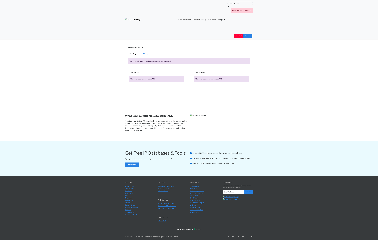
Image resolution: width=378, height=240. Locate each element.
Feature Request (130, 205)
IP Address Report (196, 207)
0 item (231, 3)
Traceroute (194, 196)
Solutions (186, 20)
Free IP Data (162, 221)
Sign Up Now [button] (132, 165)
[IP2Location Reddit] (233, 236)
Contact (128, 210)
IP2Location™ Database (166, 186)
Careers (127, 203)
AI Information (130, 212)
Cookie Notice (174, 236)
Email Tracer (194, 198)
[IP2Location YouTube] (243, 236)
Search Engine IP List (197, 191)
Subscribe (249, 192)
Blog (126, 196)
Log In (221, 20)
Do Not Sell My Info (131, 207)
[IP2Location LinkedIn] (252, 236)
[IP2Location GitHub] (238, 236)
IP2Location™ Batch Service (167, 206)
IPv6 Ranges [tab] (145, 54)
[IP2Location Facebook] (223, 236)
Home (180, 20)
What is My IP (194, 212)
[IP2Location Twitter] (228, 236)
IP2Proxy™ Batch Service (166, 208)
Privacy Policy (165, 236)
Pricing (203, 20)
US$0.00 (236, 3)
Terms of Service (157, 236)
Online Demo (129, 188)
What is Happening (131, 214)
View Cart (239, 36)
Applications (194, 186)
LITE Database (163, 191)
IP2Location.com (137, 236)
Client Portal (129, 186)
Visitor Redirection (196, 193)
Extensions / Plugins (197, 203)
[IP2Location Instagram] (247, 236)
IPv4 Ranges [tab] (133, 54)
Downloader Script (196, 200)
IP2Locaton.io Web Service (166, 203)
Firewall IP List (195, 188)
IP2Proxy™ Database (164, 188)
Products (196, 20)
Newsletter (129, 200)
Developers (129, 193)
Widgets (193, 205)
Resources (211, 20)
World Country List (196, 210)
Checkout (248, 36)
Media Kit (128, 198)
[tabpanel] (189, 61)
